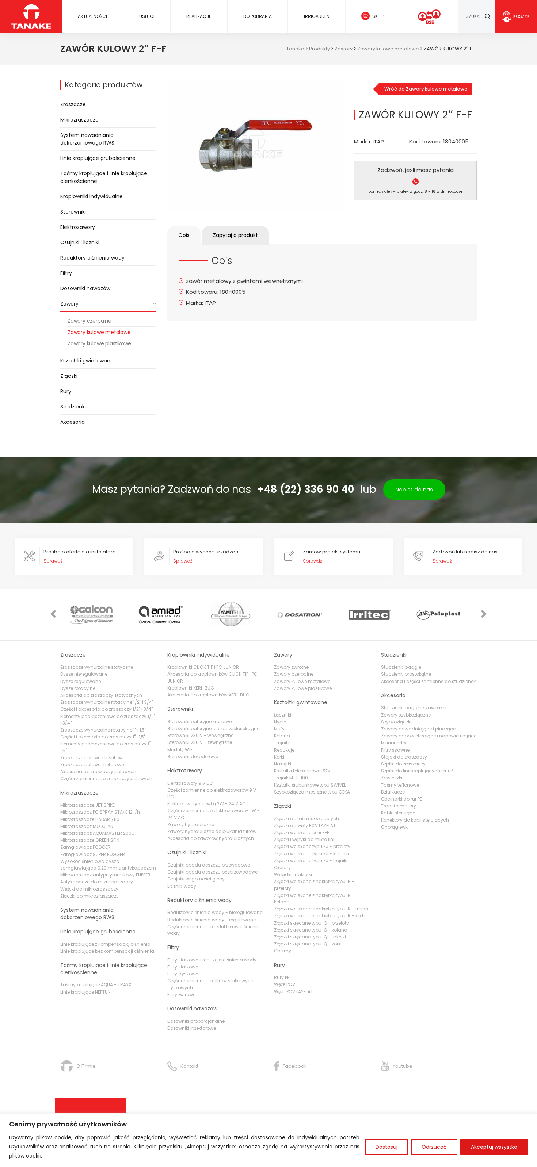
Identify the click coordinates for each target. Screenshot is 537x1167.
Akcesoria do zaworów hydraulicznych (210, 838)
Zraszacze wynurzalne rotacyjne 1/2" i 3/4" (106, 702)
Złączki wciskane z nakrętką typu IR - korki (319, 916)
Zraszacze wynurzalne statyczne (96, 667)
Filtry (66, 273)
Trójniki (281, 743)
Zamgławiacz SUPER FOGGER (92, 854)
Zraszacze (73, 104)
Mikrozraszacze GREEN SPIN (89, 840)
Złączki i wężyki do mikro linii (304, 839)
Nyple (280, 722)
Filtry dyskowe (182, 974)
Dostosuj (386, 1147)
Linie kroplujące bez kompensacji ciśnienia (107, 951)
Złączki (68, 376)
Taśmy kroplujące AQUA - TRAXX (95, 985)
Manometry (394, 743)
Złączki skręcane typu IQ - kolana (310, 930)
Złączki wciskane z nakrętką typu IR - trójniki (322, 909)
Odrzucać (434, 1147)
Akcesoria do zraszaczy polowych (98, 771)
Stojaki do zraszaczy (404, 757)
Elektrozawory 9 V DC (190, 783)
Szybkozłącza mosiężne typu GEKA (312, 792)
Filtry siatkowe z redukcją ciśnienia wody (211, 960)
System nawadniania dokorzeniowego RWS (87, 138)
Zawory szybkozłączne (406, 715)
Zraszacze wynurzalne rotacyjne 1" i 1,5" (103, 730)
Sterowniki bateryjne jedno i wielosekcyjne (213, 728)
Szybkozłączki (396, 722)
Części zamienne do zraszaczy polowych (106, 778)
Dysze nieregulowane (83, 674)
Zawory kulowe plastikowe (99, 343)
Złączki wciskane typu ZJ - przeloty (312, 846)
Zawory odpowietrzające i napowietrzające (428, 736)
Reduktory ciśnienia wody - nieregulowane (214, 912)
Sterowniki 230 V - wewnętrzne (200, 735)
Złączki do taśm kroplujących (306, 818)
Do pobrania (257, 16)
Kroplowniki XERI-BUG (190, 688)
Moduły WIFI (180, 749)
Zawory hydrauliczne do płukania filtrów (211, 831)
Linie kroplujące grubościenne (98, 158)
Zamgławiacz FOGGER (85, 847)
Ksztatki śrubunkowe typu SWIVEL (310, 785)
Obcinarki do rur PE (401, 799)
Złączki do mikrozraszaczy (89, 896)
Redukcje (284, 750)
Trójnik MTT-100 (291, 778)
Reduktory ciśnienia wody (92, 257)
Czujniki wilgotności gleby (196, 879)
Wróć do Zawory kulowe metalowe (426, 88)
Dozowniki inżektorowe (191, 1028)
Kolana (282, 736)
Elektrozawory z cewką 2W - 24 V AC (206, 804)
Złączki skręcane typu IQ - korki (308, 944)
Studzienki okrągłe (401, 667)
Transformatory (398, 806)
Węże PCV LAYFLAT (293, 992)
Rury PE (281, 977)
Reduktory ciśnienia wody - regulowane (211, 920)
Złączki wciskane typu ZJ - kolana (311, 854)
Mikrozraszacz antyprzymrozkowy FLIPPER (105, 875)
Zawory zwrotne (291, 667)
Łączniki (282, 715)
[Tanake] (31, 16)
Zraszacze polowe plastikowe (92, 758)
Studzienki (73, 406)
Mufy (279, 729)
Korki (279, 757)
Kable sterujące (398, 813)
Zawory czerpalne (89, 321)
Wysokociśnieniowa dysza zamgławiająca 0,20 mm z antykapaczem (108, 864)
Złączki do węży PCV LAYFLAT (305, 825)
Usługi (147, 16)
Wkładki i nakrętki (293, 874)
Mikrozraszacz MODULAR (86, 826)
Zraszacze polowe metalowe (92, 764)
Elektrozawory (77, 227)
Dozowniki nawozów (85, 288)
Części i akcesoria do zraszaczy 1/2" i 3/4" (106, 709)
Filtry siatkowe (182, 967)
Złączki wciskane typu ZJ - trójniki (310, 860)
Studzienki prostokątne (406, 674)
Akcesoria (72, 422)
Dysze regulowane (80, 681)
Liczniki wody (181, 886)
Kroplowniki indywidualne (91, 196)
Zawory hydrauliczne (190, 824)
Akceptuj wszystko (494, 1147)
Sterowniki (73, 211)
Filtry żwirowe (181, 994)
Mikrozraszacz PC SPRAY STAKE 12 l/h (100, 812)
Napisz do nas (414, 489)
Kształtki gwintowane (87, 360)
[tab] (184, 235)
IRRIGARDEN (317, 16)
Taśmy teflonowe (400, 785)
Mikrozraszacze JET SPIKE (87, 805)
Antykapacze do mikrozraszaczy (96, 882)
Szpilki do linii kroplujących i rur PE (418, 771)
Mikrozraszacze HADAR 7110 (89, 819)
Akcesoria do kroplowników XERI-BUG (208, 695)
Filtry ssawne (395, 750)
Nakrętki (282, 764)
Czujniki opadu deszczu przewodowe (208, 865)
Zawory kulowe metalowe (99, 332)
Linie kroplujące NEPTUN (85, 992)
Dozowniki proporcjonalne (196, 1021)
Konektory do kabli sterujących (415, 820)
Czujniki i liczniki (79, 242)
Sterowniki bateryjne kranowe (199, 721)
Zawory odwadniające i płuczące (418, 729)
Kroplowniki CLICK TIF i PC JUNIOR (203, 667)
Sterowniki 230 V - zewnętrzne (199, 742)
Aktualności (92, 16)
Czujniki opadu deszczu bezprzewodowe (212, 872)
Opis (184, 235)
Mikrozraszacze (79, 119)
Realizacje (198, 16)
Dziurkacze (393, 792)
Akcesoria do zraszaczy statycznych (101, 695)
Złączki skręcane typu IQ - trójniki (310, 937)
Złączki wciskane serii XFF (301, 832)
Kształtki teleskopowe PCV (302, 771)
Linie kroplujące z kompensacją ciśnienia (105, 944)
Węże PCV (284, 984)
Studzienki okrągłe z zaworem (413, 708)
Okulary (282, 867)
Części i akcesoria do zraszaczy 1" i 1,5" (102, 737)
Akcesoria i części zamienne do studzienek (428, 681)
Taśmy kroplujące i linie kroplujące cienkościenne (103, 177)
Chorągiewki (395, 827)
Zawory (69, 303)
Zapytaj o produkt (235, 235)
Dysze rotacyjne (77, 688)
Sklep (378, 16)
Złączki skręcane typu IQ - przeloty (311, 923)
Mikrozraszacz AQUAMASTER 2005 (97, 833)
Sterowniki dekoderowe (192, 756)
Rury (65, 391)
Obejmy (282, 951)
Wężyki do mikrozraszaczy (89, 889)
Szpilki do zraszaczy (403, 764)
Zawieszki (391, 778)
